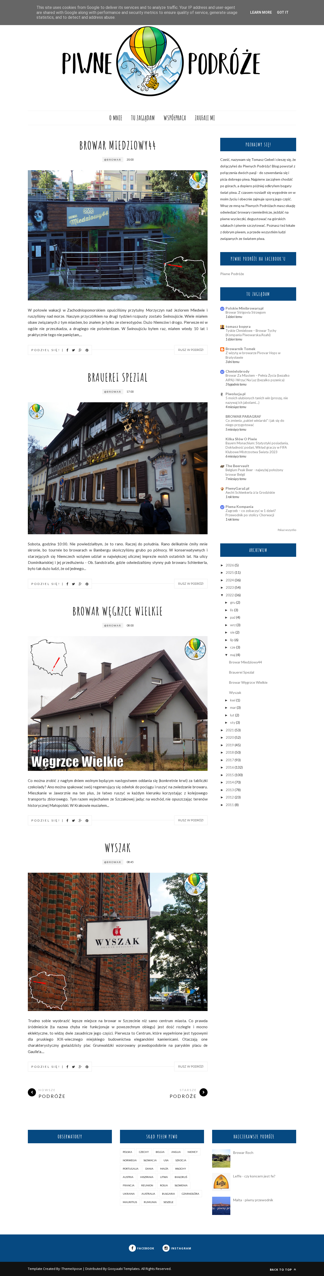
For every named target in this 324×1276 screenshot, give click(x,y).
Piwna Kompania (239, 506)
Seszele (168, 1202)
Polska (127, 1151)
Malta (164, 1168)
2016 (230, 767)
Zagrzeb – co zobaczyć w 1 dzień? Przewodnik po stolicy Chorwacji (251, 513)
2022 (230, 595)
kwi (232, 700)
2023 (230, 587)
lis (231, 610)
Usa (166, 1160)
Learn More (261, 12)
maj (232, 655)
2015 (230, 775)
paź (232, 617)
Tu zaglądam (143, 118)
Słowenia (181, 1185)
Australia (148, 1193)
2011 (230, 805)
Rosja (164, 1185)
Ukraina (129, 1193)
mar (233, 707)
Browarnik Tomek (240, 349)
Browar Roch (243, 1152)
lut (232, 715)
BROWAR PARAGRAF (243, 416)
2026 (230, 565)
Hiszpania (146, 1176)
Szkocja (180, 1160)
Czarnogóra (190, 1193)
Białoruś (181, 1176)
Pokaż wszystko (287, 529)
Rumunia (150, 1202)
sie (232, 632)
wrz (233, 625)
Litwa (164, 1176)
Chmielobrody (237, 371)
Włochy (180, 1168)
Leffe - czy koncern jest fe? (254, 1176)
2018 (230, 752)
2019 (230, 745)
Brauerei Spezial (118, 377)
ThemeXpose (72, 1268)
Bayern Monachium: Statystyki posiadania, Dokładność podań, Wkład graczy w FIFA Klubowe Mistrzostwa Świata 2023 (257, 447)
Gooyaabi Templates (124, 1268)
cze (232, 647)
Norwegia (130, 1160)
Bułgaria (168, 1193)
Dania (149, 1168)
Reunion (147, 1185)
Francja (128, 1185)
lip (232, 640)
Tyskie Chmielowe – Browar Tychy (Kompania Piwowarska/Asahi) (251, 333)
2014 (230, 782)
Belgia (160, 1151)
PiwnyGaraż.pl (237, 488)
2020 (230, 737)
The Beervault (237, 466)
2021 (230, 730)
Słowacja (150, 1160)
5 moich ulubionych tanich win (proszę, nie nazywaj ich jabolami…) (257, 400)
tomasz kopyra (238, 326)
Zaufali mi (205, 118)
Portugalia (130, 1168)
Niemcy (193, 1151)
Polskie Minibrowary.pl (245, 308)
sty (232, 722)
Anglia (176, 1151)
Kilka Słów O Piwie (241, 439)
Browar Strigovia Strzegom (246, 312)
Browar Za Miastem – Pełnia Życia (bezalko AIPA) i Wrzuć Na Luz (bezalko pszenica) (258, 377)
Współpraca (175, 118)
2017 (230, 760)
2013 (230, 790)
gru (232, 602)
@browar (112, 159)
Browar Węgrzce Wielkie (117, 611)
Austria (128, 1176)
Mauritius (130, 1202)
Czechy (144, 1151)
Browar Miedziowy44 (117, 145)
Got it (283, 12)
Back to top (281, 1269)
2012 (230, 797)
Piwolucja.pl (236, 394)
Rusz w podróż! (191, 350)
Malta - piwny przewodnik (253, 1200)
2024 (230, 580)
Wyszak (118, 847)
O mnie (115, 118)
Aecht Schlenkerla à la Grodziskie (250, 492)
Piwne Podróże (232, 274)
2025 (230, 572)
